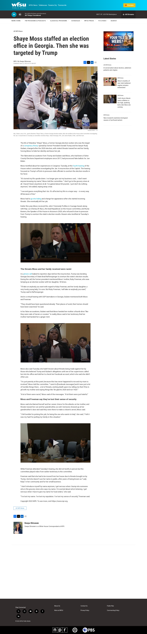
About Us (57, 606)
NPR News (120, 78)
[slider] (23, 14)
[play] (14, 14)
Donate (130, 5)
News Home (16, 21)
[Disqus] (74, 572)
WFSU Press (89, 21)
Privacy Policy (85, 610)
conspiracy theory (31, 146)
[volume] (20, 14)
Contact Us (84, 606)
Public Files (110, 606)
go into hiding (36, 199)
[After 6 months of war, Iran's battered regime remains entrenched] (110, 81)
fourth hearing (78, 166)
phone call (28, 274)
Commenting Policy (113, 610)
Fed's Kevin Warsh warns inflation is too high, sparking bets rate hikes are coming (124, 102)
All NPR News (18, 31)
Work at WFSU (58, 610)
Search (114, 21)
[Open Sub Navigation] (22, 21)
